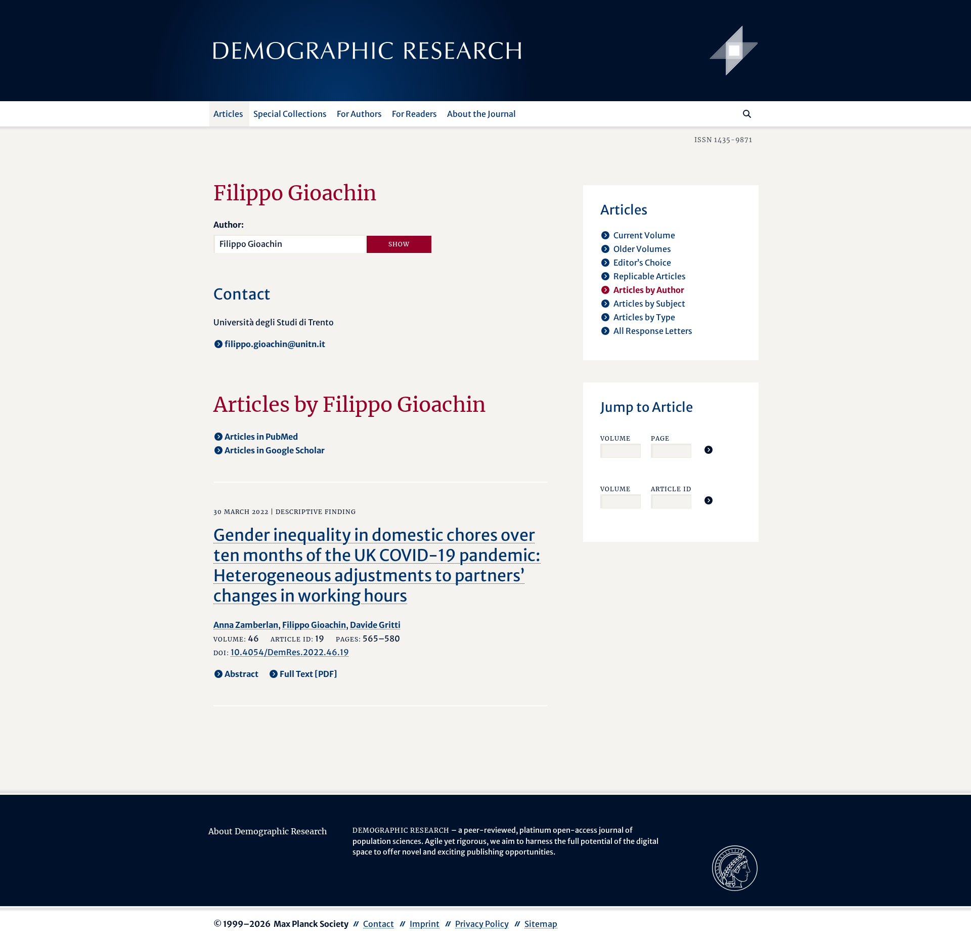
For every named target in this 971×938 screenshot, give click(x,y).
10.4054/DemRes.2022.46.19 (290, 652)
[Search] (747, 113)
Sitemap (540, 924)
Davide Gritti (375, 625)
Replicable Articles (649, 276)
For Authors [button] (359, 114)
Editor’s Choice (642, 263)
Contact (378, 924)
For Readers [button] (414, 114)
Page (660, 438)
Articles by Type (644, 317)
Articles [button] (228, 114)
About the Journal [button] (481, 114)
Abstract (241, 674)
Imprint (424, 924)
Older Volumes (642, 249)
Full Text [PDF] (308, 674)
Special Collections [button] (290, 114)
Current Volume (644, 235)
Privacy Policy (482, 924)
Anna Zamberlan (245, 625)
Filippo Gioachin (314, 625)
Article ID (671, 489)
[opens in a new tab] (735, 867)
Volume (615, 438)
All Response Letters (652, 331)
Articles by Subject (649, 304)
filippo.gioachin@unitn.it (275, 344)
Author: (228, 225)
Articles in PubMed (261, 437)
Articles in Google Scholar (275, 450)
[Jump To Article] (708, 449)
